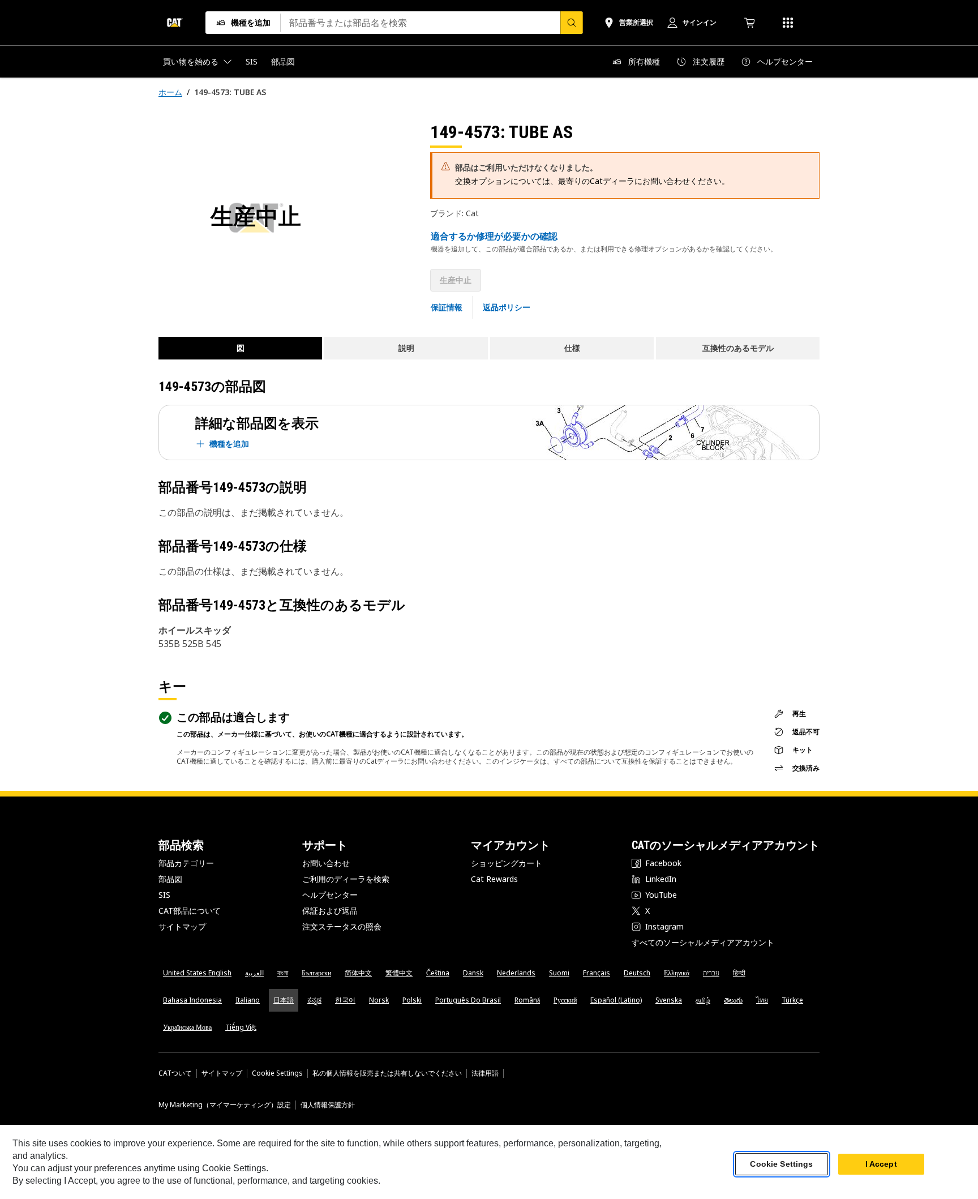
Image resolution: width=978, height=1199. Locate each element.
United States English (197, 973)
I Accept (881, 1164)
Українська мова (187, 1027)
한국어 (345, 1000)
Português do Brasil (468, 1000)
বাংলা (282, 973)
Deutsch (637, 973)
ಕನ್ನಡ (314, 1000)
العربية (254, 973)
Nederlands (516, 973)
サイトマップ (182, 926)
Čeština (437, 973)
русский (565, 1000)
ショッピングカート (506, 863)
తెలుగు (733, 1000)
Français (596, 973)
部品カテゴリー (186, 863)
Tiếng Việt (240, 1027)
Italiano (247, 1000)
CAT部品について (189, 910)
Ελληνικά (676, 973)
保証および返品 (330, 910)
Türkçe (792, 1000)
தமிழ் (703, 1000)
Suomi (559, 973)
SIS (164, 894)
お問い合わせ (326, 863)
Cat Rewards (494, 878)
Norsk (379, 1000)
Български (316, 973)
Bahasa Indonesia (192, 1000)
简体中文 (358, 973)
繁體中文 (399, 973)
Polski (412, 1000)
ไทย (762, 1000)
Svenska (668, 1000)
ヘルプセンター (330, 894)
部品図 (170, 878)
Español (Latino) (616, 1000)
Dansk (473, 973)
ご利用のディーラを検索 (345, 878)
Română (527, 1000)
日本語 (283, 1000)
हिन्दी (739, 973)
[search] (571, 22)
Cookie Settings (277, 1073)
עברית (711, 973)
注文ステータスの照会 (341, 926)
